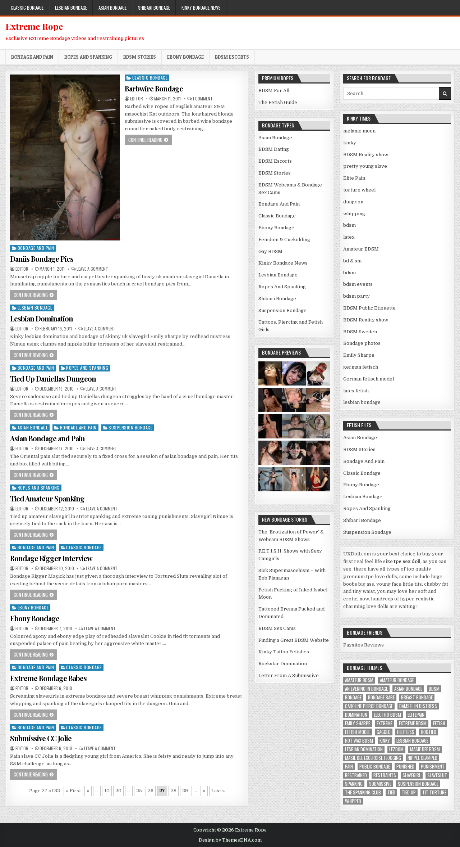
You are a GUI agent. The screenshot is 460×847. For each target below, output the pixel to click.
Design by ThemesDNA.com (230, 840)
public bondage (374, 766)
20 (118, 790)
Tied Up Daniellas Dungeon (53, 378)
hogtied (428, 732)
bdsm (349, 225)
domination (356, 714)
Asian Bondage (112, 7)
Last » (218, 790)
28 (173, 790)
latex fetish (356, 390)
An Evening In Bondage (366, 688)
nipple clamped (422, 757)
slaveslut (437, 775)
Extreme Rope (34, 26)
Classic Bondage (27, 7)
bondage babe (381, 697)
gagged (384, 732)
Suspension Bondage (130, 427)
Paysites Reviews (363, 645)
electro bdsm (387, 714)
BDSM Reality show (365, 154)
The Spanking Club (363, 792)
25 (139, 790)
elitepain (416, 714)
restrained (356, 775)
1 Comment (203, 98)
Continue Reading (150, 139)
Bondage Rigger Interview (51, 558)
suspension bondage (418, 783)
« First (73, 790)
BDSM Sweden (360, 331)
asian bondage (408, 688)
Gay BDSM (270, 251)
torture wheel (359, 190)
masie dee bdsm (425, 749)
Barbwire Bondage (154, 88)
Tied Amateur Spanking (47, 498)
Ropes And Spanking (88, 57)
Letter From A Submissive (288, 675)
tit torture (434, 792)
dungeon (353, 201)
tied (391, 792)
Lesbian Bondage (71, 7)
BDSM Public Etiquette (369, 308)
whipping (354, 213)
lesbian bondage (362, 402)
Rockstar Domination (282, 663)
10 (107, 790)
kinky (349, 142)
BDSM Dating (273, 149)
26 (150, 790)
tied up (409, 792)
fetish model (357, 732)
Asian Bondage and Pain (47, 438)
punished (405, 766)
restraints (384, 775)
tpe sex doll (407, 561)
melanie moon (359, 131)
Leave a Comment (92, 269)
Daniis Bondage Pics (41, 258)
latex (348, 237)
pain (349, 766)
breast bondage (417, 697)
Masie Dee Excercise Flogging (373, 757)
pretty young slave (365, 166)
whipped (353, 801)
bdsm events (358, 284)
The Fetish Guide (277, 102)
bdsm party (356, 296)
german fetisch (360, 367)
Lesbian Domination (41, 318)
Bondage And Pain (32, 57)
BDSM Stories (139, 57)
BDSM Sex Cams (277, 628)
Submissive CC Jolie (41, 738)
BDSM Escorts (232, 57)
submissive (380, 783)
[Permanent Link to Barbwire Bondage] (65, 157)
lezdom (396, 749)
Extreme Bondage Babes (48, 678)
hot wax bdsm (359, 740)
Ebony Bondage (185, 57)
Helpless (405, 732)
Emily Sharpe (358, 355)
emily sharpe (357, 723)
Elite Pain (354, 178)
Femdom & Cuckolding (284, 239)
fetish (439, 723)
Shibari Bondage (154, 7)
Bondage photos (362, 343)
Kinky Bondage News (201, 7)
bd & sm (352, 260)
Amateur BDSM (361, 249)
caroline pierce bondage (369, 706)
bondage (353, 697)
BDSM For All (273, 90)
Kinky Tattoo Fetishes (283, 651)
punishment (433, 766)
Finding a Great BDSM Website (293, 640)
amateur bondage (397, 680)
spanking (354, 783)
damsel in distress (418, 706)
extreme (384, 723)
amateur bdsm (359, 680)
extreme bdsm (413, 723)
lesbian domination (364, 749)
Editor (136, 98)
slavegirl (411, 775)
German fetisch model (368, 379)
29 (185, 790)
